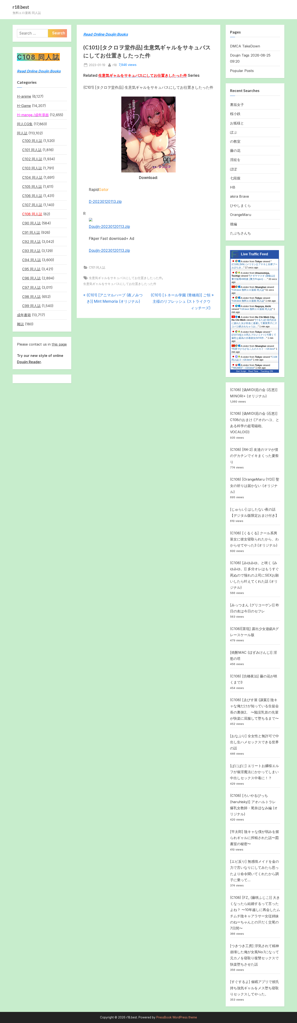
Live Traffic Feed (254, 254)
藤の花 (235, 150)
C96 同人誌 (31, 278)
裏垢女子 (237, 104)
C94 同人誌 (31, 260)
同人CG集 (25, 124)
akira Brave (239, 196)
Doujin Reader (29, 362)
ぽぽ (233, 169)
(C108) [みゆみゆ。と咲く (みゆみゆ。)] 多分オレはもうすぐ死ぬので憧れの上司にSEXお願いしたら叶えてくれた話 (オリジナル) (254, 575)
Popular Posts (242, 71)
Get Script (241, 371)
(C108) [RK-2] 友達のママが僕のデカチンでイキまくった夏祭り (254, 455)
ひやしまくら (240, 205)
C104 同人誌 (32, 177)
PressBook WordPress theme (176, 1017)
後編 (233, 224)
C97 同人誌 (31, 287)
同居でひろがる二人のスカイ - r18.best (253, 349)
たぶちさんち (240, 233)
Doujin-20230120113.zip (109, 226)
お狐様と (237, 123)
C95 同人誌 (31, 269)
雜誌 (20, 324)
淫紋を (235, 159)
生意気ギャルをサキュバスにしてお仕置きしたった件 (125, 278)
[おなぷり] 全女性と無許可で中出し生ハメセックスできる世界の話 (254, 742)
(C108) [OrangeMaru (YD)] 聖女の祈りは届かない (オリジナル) (254, 485)
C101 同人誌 (97, 267)
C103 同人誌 (32, 168)
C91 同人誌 (31, 232)
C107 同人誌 (32, 205)
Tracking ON (266, 371)
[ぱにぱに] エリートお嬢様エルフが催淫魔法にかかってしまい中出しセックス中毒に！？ (254, 772)
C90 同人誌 (31, 223)
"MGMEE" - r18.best (243, 367)
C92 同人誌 (31, 241)
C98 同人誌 (31, 296)
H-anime (24, 96)
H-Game (24, 106)
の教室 (235, 141)
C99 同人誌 (31, 306)
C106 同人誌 (32, 196)
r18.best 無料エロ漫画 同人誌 (248, 290)
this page (59, 344)
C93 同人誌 (31, 251)
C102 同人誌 (32, 159)
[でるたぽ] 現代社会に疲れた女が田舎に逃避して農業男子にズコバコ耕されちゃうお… (254, 323)
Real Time (253, 371)
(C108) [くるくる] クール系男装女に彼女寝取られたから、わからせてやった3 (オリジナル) (254, 539)
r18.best (21, 7)
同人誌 (22, 133)
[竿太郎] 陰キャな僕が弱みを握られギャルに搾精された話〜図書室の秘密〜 (254, 837)
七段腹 (235, 178)
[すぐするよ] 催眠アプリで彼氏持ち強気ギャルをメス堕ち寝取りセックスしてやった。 (254, 988)
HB (232, 187)
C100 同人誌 (32, 141)
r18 (115, 65)
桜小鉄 (235, 114)
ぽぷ (233, 132)
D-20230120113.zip (105, 201)
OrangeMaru (240, 214)
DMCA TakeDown (245, 46)
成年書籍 (24, 315)
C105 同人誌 (32, 186)
